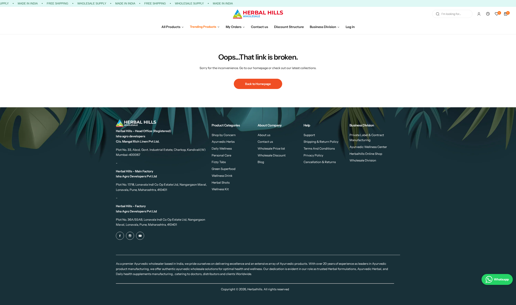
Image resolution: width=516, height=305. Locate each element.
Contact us (265, 142)
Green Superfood (223, 169)
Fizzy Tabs (219, 162)
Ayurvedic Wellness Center (368, 147)
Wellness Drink (222, 176)
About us (264, 135)
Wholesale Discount (272, 155)
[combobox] (452, 14)
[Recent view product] (487, 13)
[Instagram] (130, 236)
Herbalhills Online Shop (366, 154)
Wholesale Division (363, 160)
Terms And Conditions (319, 148)
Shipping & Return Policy (321, 142)
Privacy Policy (313, 155)
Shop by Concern (224, 135)
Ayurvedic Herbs (223, 142)
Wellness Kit (220, 189)
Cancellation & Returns (320, 162)
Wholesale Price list (271, 148)
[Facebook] (120, 236)
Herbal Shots (221, 182)
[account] (478, 13)
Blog (261, 162)
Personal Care (221, 155)
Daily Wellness (222, 148)
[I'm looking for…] (437, 14)
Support (309, 135)
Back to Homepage (258, 84)
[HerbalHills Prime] (258, 14)
